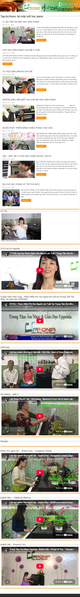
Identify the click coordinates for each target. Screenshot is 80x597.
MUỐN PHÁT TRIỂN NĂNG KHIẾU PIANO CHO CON (27, 128)
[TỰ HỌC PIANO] (40, 6)
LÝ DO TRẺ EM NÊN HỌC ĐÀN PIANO (20, 22)
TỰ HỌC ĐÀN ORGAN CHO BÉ (17, 71)
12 (14, 159)
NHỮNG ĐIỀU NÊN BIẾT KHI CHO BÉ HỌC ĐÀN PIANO (29, 100)
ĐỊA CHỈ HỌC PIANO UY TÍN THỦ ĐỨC (21, 184)
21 (13, 131)
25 (13, 24)
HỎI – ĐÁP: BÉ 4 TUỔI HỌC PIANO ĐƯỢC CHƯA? (26, 156)
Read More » (41, 40)
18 (14, 53)
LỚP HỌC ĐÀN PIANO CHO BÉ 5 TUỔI (21, 50)
